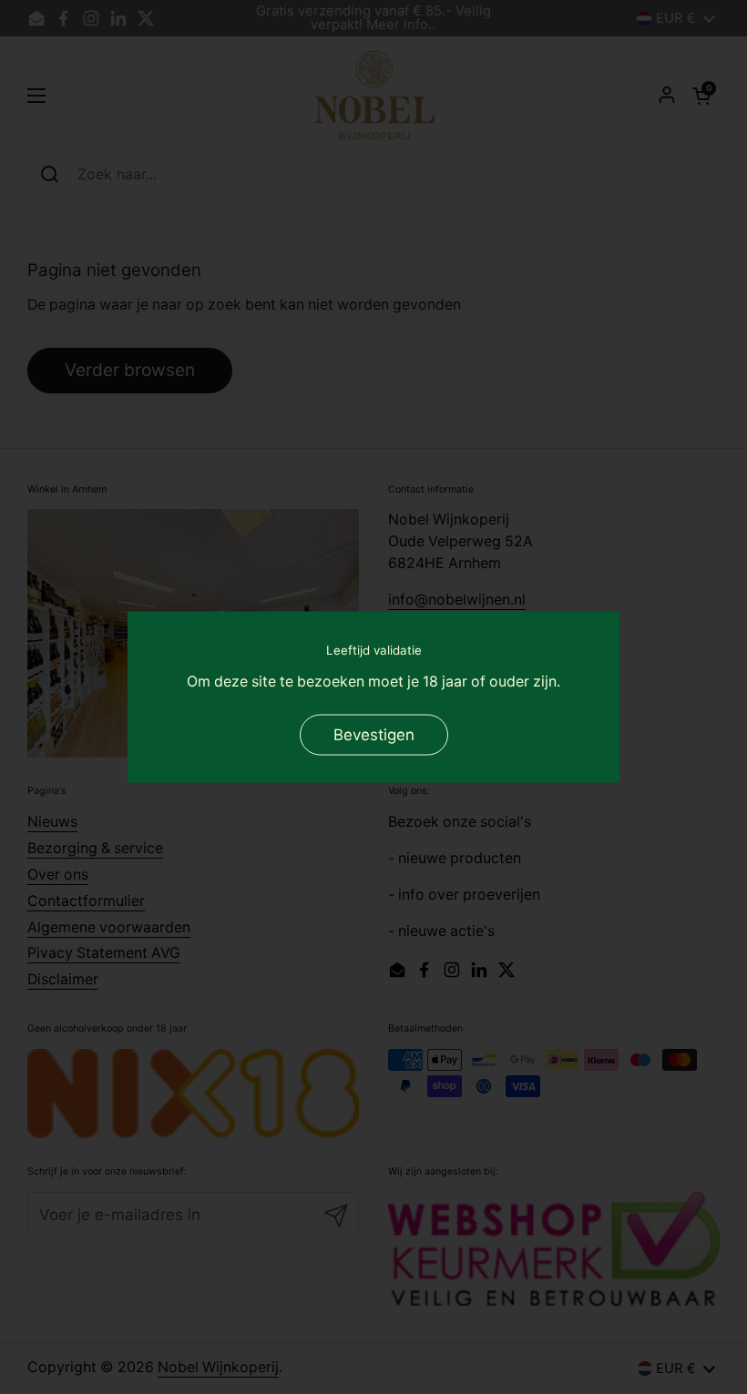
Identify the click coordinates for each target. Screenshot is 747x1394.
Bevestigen (373, 735)
